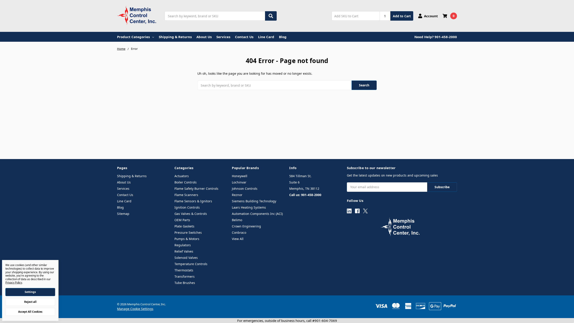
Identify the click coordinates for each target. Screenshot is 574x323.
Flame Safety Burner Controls (196, 188)
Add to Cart (402, 16)
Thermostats (183, 270)
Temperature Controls (190, 264)
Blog (283, 37)
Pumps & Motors (186, 239)
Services (223, 37)
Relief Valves (183, 251)
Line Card (266, 37)
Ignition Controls (187, 207)
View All (238, 239)
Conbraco (239, 232)
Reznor (237, 195)
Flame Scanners (186, 195)
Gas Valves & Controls (190, 214)
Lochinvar (239, 182)
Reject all (30, 302)
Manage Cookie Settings (135, 309)
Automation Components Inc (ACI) (257, 214)
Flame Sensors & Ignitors (193, 201)
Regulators (182, 245)
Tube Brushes (184, 283)
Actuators (181, 176)
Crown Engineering (246, 226)
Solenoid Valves (186, 257)
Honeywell (239, 176)
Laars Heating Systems (249, 207)
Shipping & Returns (175, 37)
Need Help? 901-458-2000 (435, 37)
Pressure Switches (188, 232)
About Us (204, 37)
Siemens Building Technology (254, 201)
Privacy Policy (13, 282)
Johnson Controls (244, 188)
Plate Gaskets (184, 226)
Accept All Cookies (30, 312)
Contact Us (244, 37)
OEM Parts (182, 220)
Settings (30, 292)
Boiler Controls (185, 182)
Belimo (237, 220)
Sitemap (123, 214)
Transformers (184, 276)
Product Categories (133, 37)
